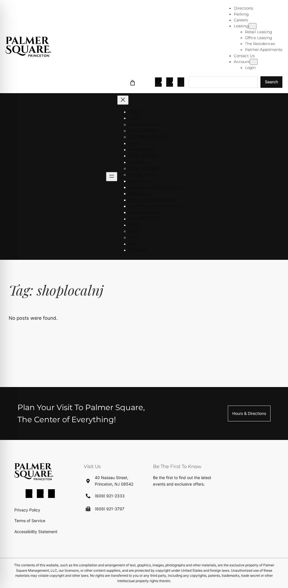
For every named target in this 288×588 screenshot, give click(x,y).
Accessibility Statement (35, 531)
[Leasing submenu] (252, 26)
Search (271, 81)
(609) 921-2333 (110, 495)
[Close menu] (123, 100)
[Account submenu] (254, 62)
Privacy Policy (27, 509)
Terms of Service (29, 520)
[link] (132, 82)
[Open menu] (111, 176)
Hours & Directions (249, 413)
